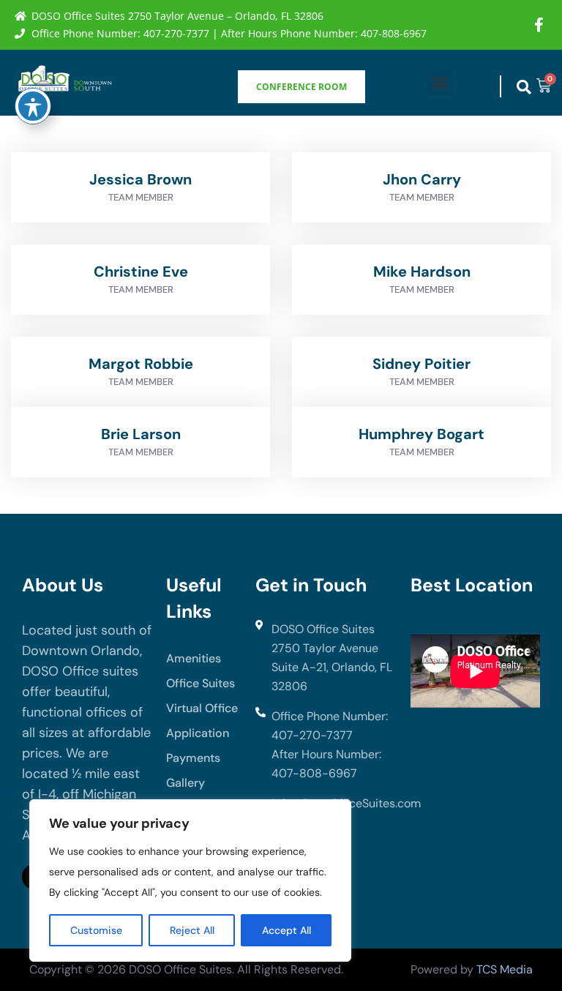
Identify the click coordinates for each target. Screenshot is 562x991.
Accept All (286, 930)
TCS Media (504, 969)
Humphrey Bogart (421, 434)
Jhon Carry (422, 179)
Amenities (193, 658)
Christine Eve (141, 271)
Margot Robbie (141, 363)
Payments (193, 758)
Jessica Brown (140, 179)
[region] (190, 880)
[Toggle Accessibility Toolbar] (32, 106)
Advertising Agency (469, 735)
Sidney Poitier (421, 363)
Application (197, 733)
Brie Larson (141, 434)
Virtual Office (202, 708)
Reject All (192, 930)
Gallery (185, 782)
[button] (439, 83)
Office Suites (200, 683)
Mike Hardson (422, 271)
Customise (96, 930)
